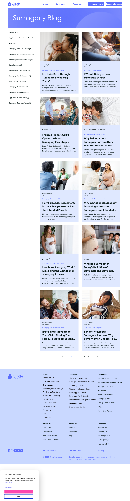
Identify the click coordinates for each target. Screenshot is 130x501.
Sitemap (101, 450)
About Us (46, 424)
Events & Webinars (105, 394)
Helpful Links (103, 374)
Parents (46, 374)
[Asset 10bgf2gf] (9, 450)
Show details (8, 487)
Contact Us (47, 431)
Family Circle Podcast (106, 402)
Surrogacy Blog (104, 398)
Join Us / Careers (50, 435)
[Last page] (97, 356)
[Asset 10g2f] (15, 450)
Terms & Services (49, 450)
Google (72, 427)
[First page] (63, 356)
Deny (18, 496)
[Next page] (93, 356)
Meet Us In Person (105, 411)
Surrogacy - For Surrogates (93, 70)
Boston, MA (102, 427)
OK (19, 491)
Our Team (47, 427)
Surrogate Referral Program (110, 382)
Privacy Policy (75, 450)
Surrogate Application (107, 386)
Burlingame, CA (104, 440)
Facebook (73, 431)
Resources (102, 390)
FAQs (100, 407)
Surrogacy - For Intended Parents (53, 70)
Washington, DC (104, 435)
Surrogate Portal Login (107, 378)
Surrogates (73, 374)
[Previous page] (67, 356)
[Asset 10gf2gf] (21, 450)
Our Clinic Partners (51, 440)
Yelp (70, 435)
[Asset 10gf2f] (18, 450)
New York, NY (103, 444)
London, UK (102, 431)
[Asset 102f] (12, 450)
